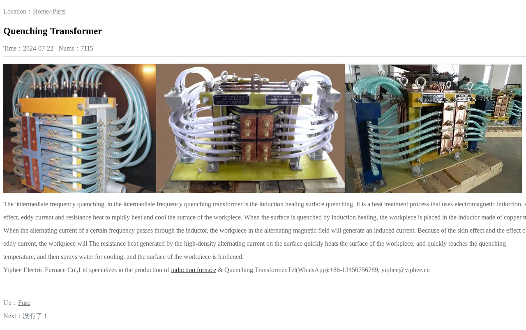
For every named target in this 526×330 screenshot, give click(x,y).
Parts (59, 11)
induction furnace (193, 269)
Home (41, 11)
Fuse (24, 302)
